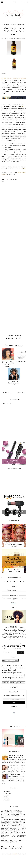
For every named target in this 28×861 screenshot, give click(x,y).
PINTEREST (6, 795)
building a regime (7, 24)
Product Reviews (6, 660)
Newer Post (7, 392)
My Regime (22, 667)
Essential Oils (6, 677)
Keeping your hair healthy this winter (14, 383)
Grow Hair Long (16, 677)
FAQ (14, 670)
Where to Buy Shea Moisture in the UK (14, 571)
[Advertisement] (14, 424)
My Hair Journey (6, 665)
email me (23, 168)
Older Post (21, 392)
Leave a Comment (21, 38)
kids (10, 670)
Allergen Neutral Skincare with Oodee (16, 775)
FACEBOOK (7, 800)
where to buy (5, 667)
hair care (15, 660)
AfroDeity (14, 853)
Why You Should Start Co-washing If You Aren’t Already (8, 364)
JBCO (23, 106)
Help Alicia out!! (20, 361)
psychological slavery (8, 675)
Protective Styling (7, 672)
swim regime (5, 682)
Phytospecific (21, 682)
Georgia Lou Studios (14, 854)
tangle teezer (20, 675)
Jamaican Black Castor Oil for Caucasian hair (16, 766)
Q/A (23, 677)
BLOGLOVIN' (7, 791)
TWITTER (6, 798)
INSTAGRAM (7, 796)
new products (18, 672)
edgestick (4, 670)
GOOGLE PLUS (7, 793)
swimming (13, 682)
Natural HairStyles (18, 665)
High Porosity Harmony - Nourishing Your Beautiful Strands (14, 544)
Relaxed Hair (14, 667)
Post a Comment (7, 403)
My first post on (7, 78)
